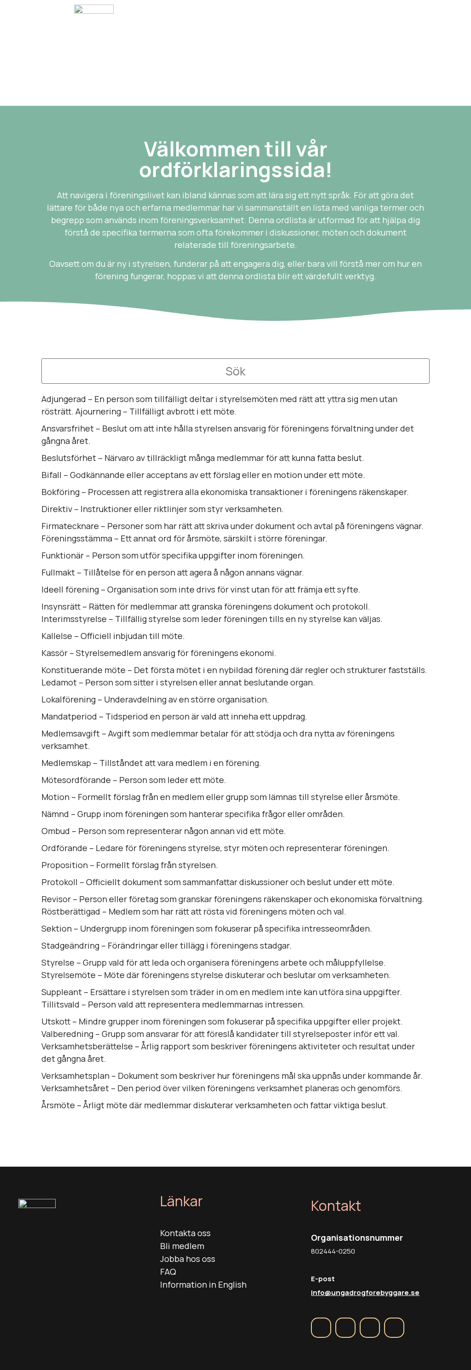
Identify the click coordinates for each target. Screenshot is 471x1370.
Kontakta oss (185, 1232)
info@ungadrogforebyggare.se (365, 1292)
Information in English (203, 1284)
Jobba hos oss (187, 1258)
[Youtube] (394, 1328)
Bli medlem (182, 1245)
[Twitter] (370, 1328)
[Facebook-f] (321, 1328)
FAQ (168, 1271)
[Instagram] (345, 1328)
